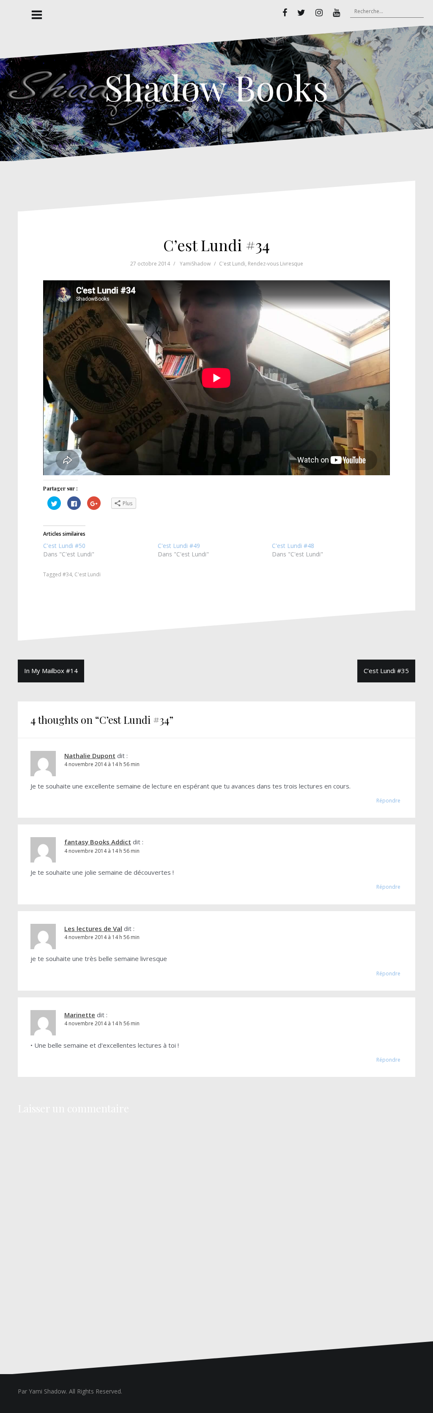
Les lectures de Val (93, 928)
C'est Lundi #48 (293, 546)
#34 (67, 574)
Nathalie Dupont (89, 755)
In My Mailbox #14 (51, 670)
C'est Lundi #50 (64, 546)
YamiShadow (195, 263)
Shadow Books (216, 87)
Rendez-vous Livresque (275, 263)
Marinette (79, 1014)
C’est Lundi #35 (386, 670)
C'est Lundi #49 (179, 546)
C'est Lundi (232, 263)
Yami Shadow (47, 1391)
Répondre (388, 800)
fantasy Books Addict (97, 842)
